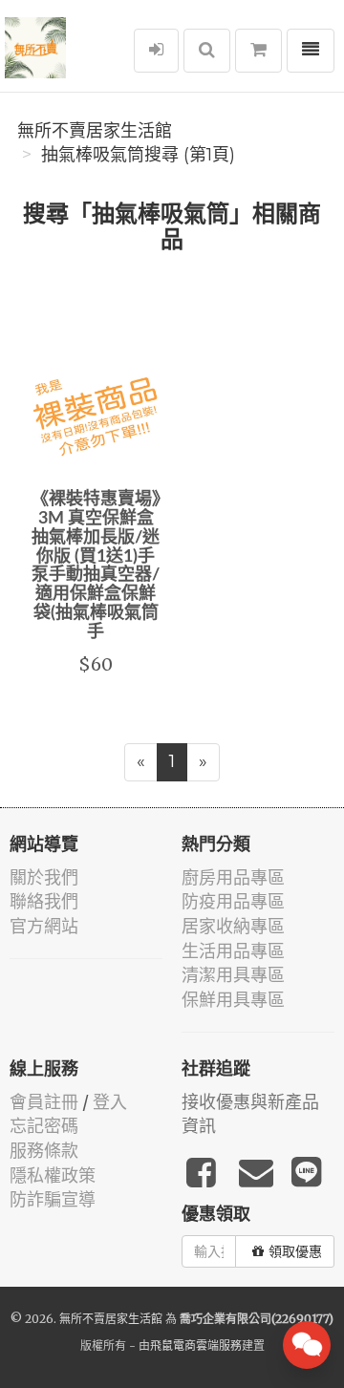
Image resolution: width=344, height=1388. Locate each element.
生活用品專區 (233, 951)
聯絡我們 (44, 901)
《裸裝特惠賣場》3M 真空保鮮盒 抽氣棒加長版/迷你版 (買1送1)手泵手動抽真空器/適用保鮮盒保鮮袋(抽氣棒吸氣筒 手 (96, 566)
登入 (110, 1102)
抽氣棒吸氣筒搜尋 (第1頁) (138, 154)
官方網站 (44, 926)
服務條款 (44, 1151)
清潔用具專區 (233, 975)
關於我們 (44, 877)
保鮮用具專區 (233, 1000)
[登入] (156, 51)
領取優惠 (295, 1251)
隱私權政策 (53, 1175)
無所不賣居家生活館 (94, 130)
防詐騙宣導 (53, 1199)
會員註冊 (44, 1102)
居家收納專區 (233, 926)
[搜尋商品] (206, 51)
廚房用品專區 (233, 877)
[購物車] (258, 51)
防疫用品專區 (233, 901)
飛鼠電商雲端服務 (196, 1345)
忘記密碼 (44, 1126)
